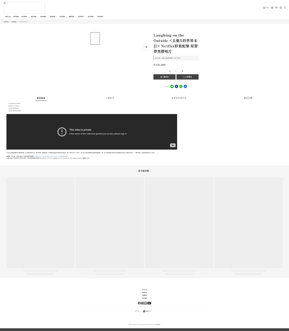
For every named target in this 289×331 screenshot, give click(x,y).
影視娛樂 (14, 22)
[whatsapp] (181, 86)
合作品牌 (62, 16)
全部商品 (6, 22)
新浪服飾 (43, 16)
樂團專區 (71, 16)
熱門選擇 (16, 16)
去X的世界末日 (23, 22)
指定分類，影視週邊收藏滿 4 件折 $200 (167, 58)
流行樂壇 (90, 16)
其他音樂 (100, 16)
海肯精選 (24, 16)
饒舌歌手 (81, 16)
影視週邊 (52, 16)
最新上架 (8, 16)
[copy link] (185, 86)
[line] (172, 86)
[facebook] (176, 86)
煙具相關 (33, 16)
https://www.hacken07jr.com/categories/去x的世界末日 (51, 156)
